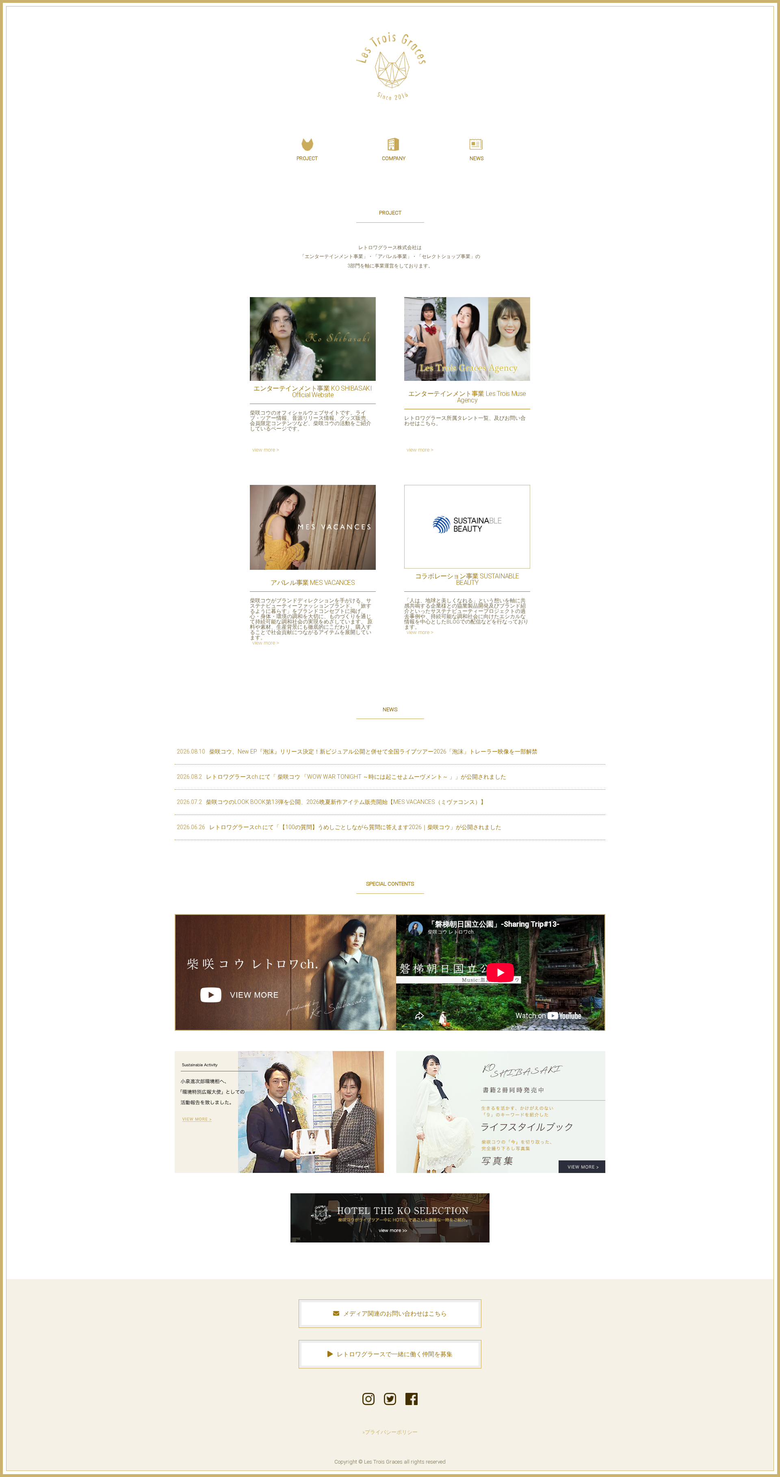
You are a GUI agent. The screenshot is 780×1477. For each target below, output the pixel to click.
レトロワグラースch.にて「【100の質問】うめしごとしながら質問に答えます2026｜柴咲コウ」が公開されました (339, 827)
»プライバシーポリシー (390, 1432)
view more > (265, 450)
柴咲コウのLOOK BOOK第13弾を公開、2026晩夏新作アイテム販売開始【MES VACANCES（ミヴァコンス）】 (331, 802)
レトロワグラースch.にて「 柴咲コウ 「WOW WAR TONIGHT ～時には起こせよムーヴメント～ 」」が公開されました (341, 776)
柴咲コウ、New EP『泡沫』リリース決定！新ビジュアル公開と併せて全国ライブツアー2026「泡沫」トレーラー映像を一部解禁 (357, 751)
